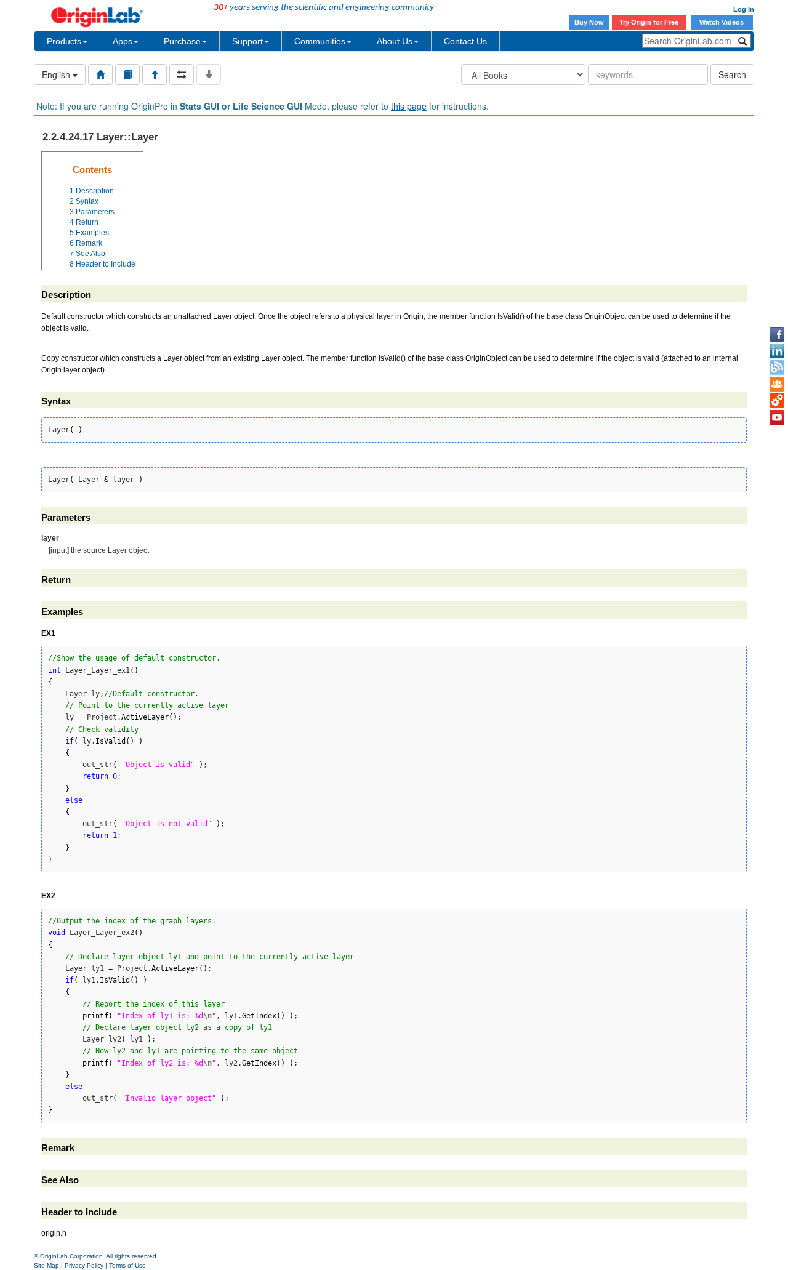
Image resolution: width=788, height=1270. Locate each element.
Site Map (46, 1265)
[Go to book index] (127, 74)
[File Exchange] (777, 401)
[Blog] (777, 368)
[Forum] (777, 384)
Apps (122, 41)
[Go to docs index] (100, 74)
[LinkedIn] (777, 351)
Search (732, 74)
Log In (743, 9)
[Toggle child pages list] (208, 74)
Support (247, 41)
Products (64, 41)
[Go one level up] (154, 74)
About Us (394, 41)
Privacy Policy (84, 1265)
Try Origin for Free (648, 22)
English (57, 74)
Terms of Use (127, 1265)
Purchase (182, 41)
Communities (319, 41)
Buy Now (589, 22)
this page (409, 106)
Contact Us (465, 41)
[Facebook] (777, 334)
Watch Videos (722, 22)
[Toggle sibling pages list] (181, 74)
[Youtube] (777, 417)
